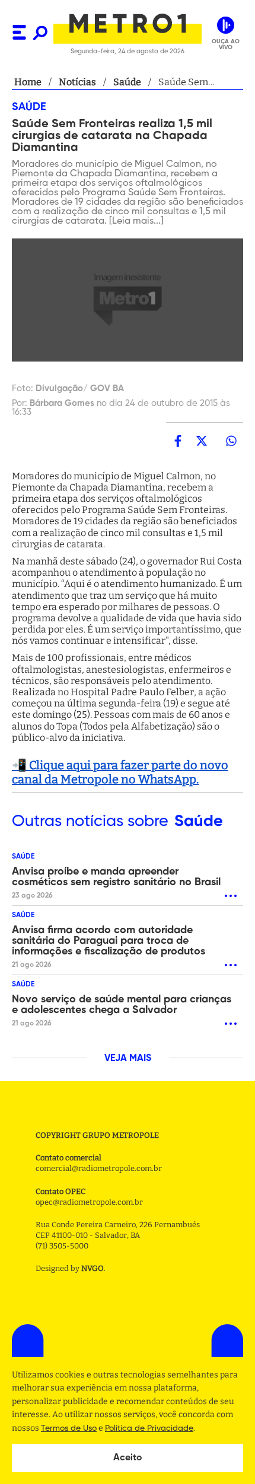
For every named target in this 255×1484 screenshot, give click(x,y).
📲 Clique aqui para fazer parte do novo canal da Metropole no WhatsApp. (120, 772)
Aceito (127, 1458)
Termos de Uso (69, 1428)
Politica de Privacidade (149, 1428)
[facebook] (178, 441)
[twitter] (201, 441)
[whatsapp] (231, 441)
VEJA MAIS (127, 1058)
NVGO (92, 1268)
